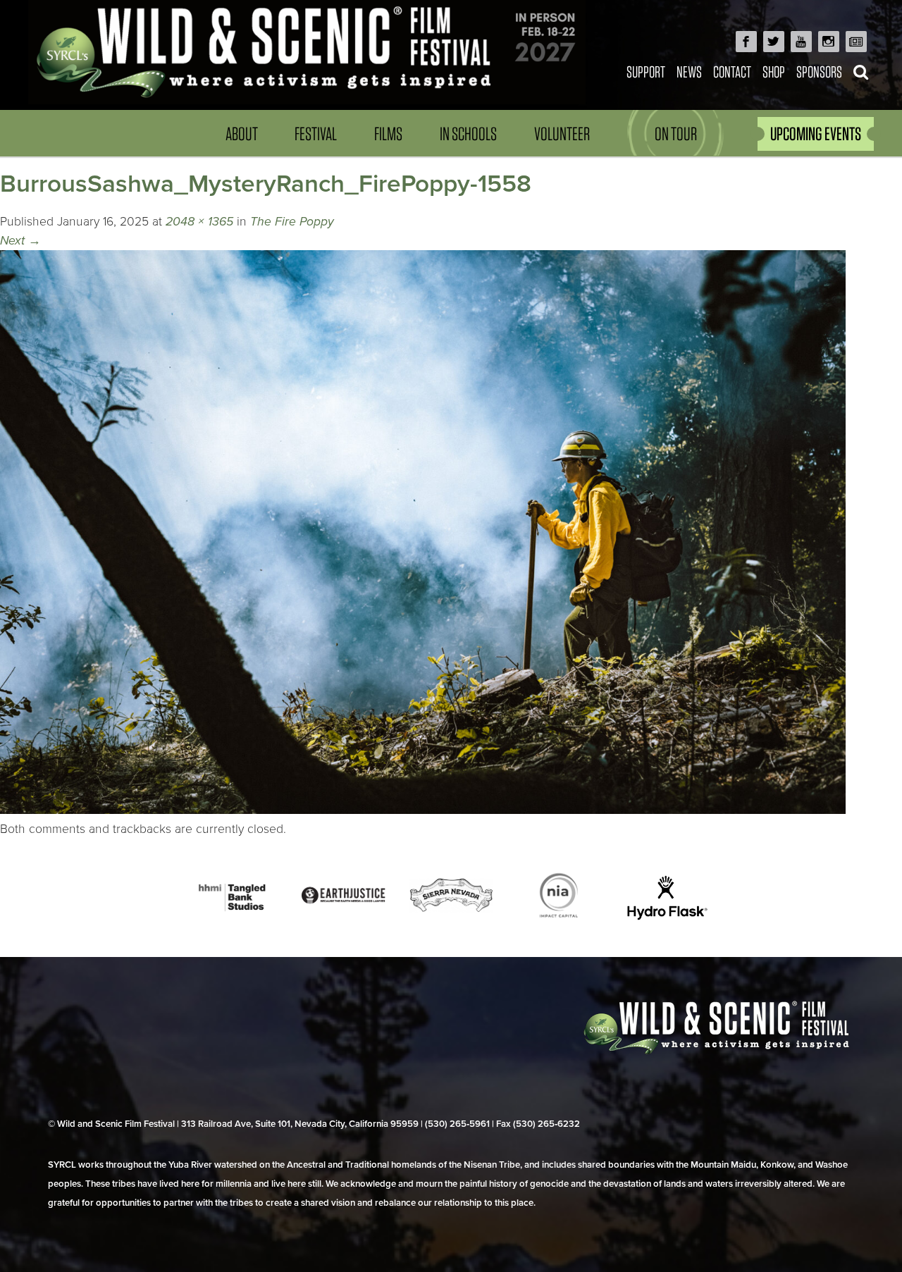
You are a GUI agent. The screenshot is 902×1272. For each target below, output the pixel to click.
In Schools (468, 133)
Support (645, 71)
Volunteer (562, 133)
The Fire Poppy (292, 221)
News (689, 71)
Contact (732, 71)
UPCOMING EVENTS (815, 133)
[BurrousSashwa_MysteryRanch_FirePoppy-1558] (423, 810)
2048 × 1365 (199, 221)
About (242, 133)
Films (388, 133)
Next (20, 240)
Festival (316, 133)
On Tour (676, 133)
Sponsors (819, 71)
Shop (773, 71)
